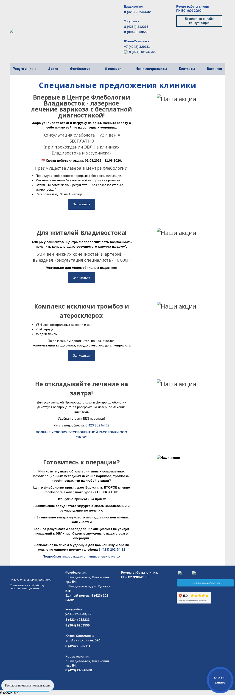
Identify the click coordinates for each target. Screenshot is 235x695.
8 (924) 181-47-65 (142, 52)
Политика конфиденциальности (30, 580)
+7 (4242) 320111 (137, 47)
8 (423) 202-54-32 (137, 12)
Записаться (81, 204)
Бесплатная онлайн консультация (199, 21)
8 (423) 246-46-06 (78, 670)
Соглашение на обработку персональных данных (27, 587)
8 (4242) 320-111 (77, 646)
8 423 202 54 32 (97, 425)
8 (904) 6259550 (136, 32)
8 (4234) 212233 (136, 27)
